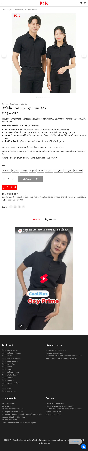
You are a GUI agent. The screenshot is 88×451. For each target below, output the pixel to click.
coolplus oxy (13, 200)
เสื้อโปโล (82, 197)
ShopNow (10, 9)
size (3, 165)
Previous (4, 55)
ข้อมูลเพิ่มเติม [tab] (50, 219)
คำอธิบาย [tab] (36, 219)
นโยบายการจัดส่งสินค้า (9, 419)
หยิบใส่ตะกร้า (28, 179)
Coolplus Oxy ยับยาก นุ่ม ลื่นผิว (14, 104)
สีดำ (21, 200)
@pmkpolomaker (58, 403)
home (3, 9)
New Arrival (73, 197)
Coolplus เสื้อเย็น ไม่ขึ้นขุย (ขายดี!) (53, 197)
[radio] (6, 170)
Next (84, 55)
